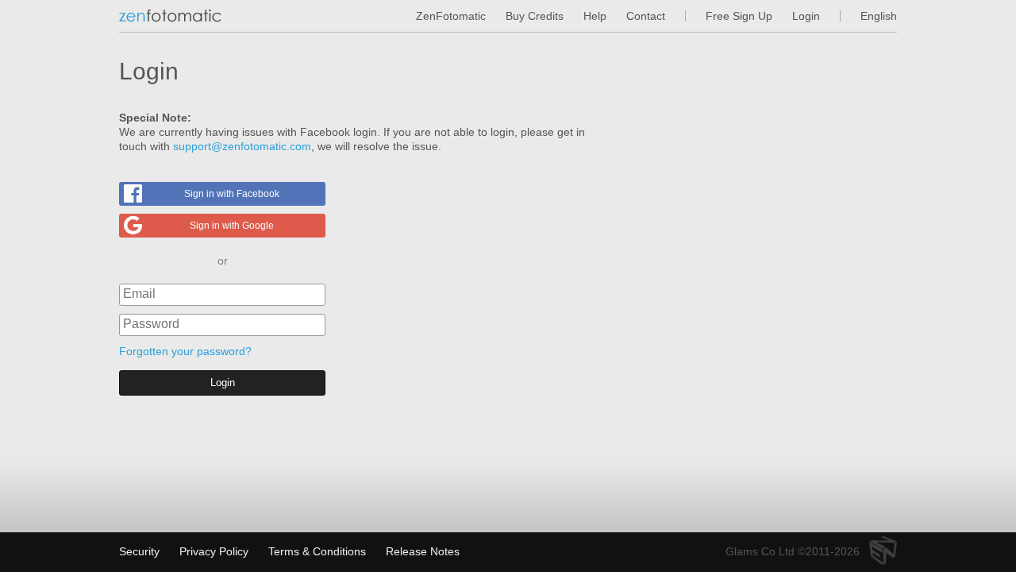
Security (139, 551)
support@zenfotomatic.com (242, 146)
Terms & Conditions (317, 551)
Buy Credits (535, 16)
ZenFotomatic (451, 16)
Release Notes (423, 551)
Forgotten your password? (185, 351)
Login (806, 16)
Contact (645, 16)
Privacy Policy (213, 551)
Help (594, 16)
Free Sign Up (739, 16)
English (878, 16)
